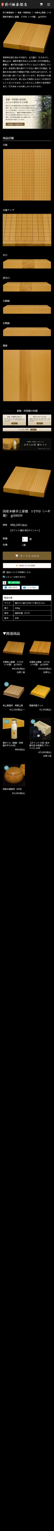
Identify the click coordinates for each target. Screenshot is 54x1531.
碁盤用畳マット (36, 705)
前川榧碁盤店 (8, 12)
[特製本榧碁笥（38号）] (14, 775)
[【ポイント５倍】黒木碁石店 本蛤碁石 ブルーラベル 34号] (40, 729)
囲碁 (6, 1527)
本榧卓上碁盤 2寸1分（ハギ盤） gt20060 (39, 663)
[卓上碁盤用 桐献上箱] (14, 692)
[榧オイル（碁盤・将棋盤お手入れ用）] (14, 729)
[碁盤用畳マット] (40, 692)
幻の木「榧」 (47, 1527)
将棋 (20, 1527)
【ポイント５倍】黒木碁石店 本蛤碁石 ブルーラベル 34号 (39, 745)
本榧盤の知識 (34, 1527)
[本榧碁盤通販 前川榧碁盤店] (14, 5)
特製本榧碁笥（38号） (13, 788)
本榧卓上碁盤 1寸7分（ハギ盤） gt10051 (13, 663)
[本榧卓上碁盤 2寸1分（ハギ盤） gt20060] (40, 648)
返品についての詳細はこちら (18, 572)
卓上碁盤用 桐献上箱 (13, 705)
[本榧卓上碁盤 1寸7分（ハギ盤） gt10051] (14, 648)
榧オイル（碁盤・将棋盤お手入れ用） (13, 744)
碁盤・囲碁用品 (24, 12)
